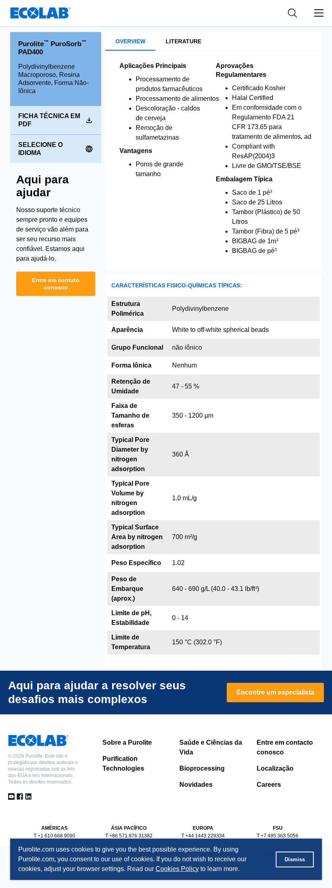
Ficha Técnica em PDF (49, 120)
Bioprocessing (202, 768)
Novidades (196, 784)
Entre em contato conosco (55, 284)
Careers (269, 784)
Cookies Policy (177, 868)
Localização (275, 768)
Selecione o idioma (40, 148)
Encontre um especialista (275, 692)
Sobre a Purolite (127, 742)
